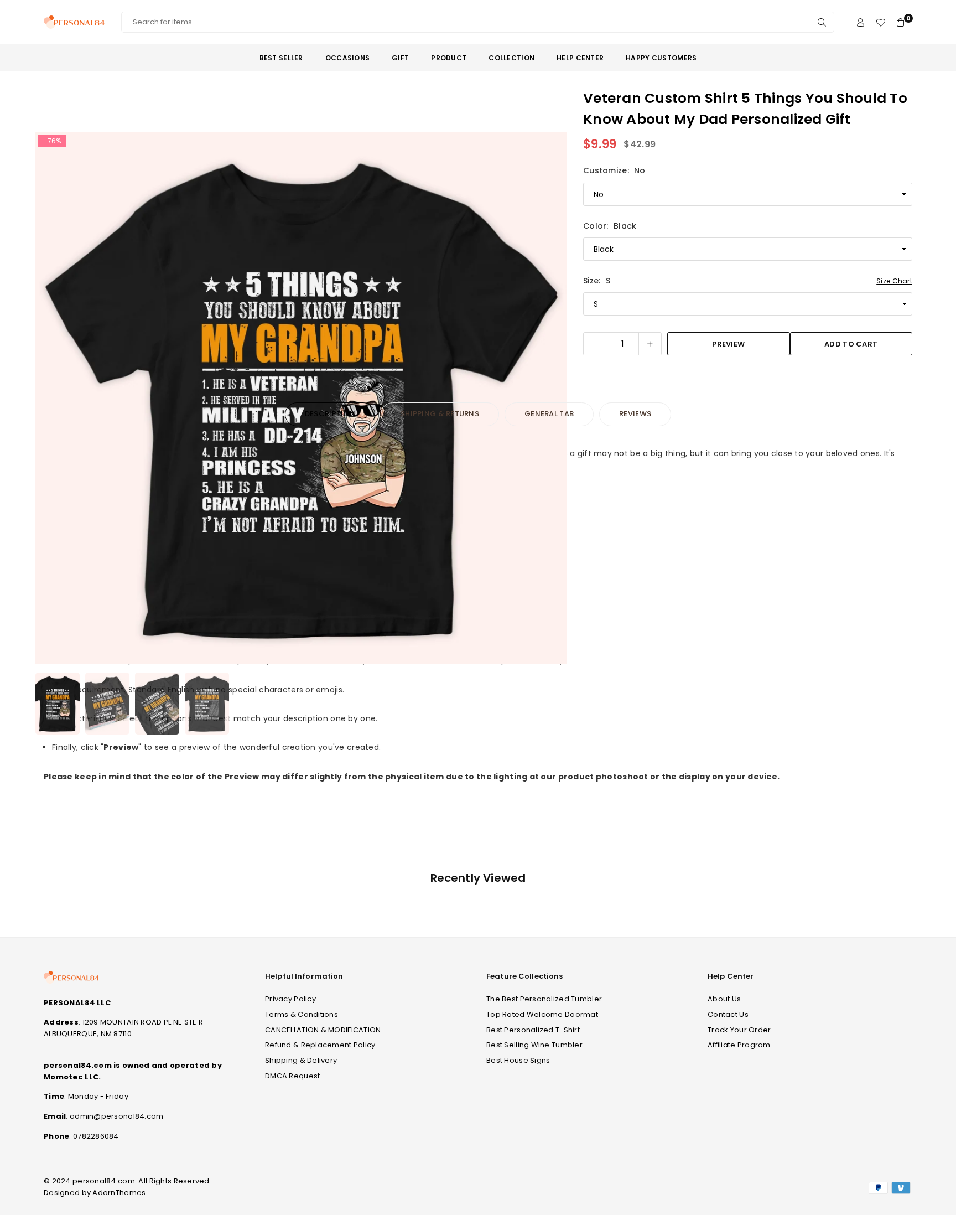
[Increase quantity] (650, 344)
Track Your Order (739, 1030)
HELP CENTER (580, 58)
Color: (609, 225)
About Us (724, 999)
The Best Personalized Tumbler (544, 999)
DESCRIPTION (330, 414)
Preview (728, 344)
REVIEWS (635, 414)
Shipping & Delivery (301, 1060)
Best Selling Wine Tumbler (534, 1045)
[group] (301, 398)
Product (448, 58)
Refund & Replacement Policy (320, 1045)
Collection (511, 58)
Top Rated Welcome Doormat (542, 1014)
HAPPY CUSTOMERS (661, 58)
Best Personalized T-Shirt (533, 1030)
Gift (400, 58)
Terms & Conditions (301, 1014)
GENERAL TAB (549, 414)
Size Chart (894, 281)
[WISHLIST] (880, 22)
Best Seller (281, 58)
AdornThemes (119, 1192)
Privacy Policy (290, 999)
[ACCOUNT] (860, 22)
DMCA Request (292, 1076)
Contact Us (728, 1014)
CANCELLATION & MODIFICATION (323, 1030)
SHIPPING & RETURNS (440, 414)
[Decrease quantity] (595, 344)
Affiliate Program (739, 1045)
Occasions (347, 58)
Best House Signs (518, 1060)
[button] (551, 400)
